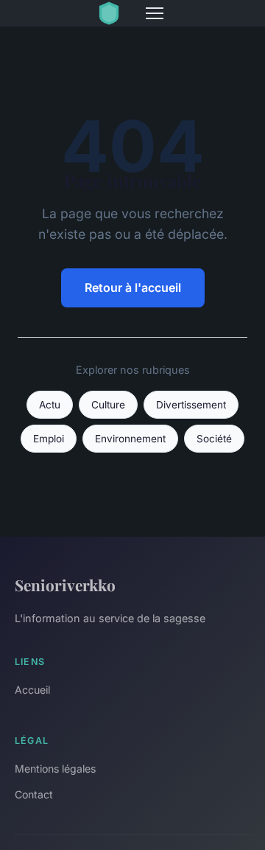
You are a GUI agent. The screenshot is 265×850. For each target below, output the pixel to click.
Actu (49, 405)
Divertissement (191, 405)
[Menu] (154, 13)
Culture (108, 405)
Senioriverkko (65, 584)
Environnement (130, 439)
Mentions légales (55, 768)
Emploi (48, 439)
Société (214, 439)
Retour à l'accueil (133, 287)
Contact (34, 794)
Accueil (32, 689)
